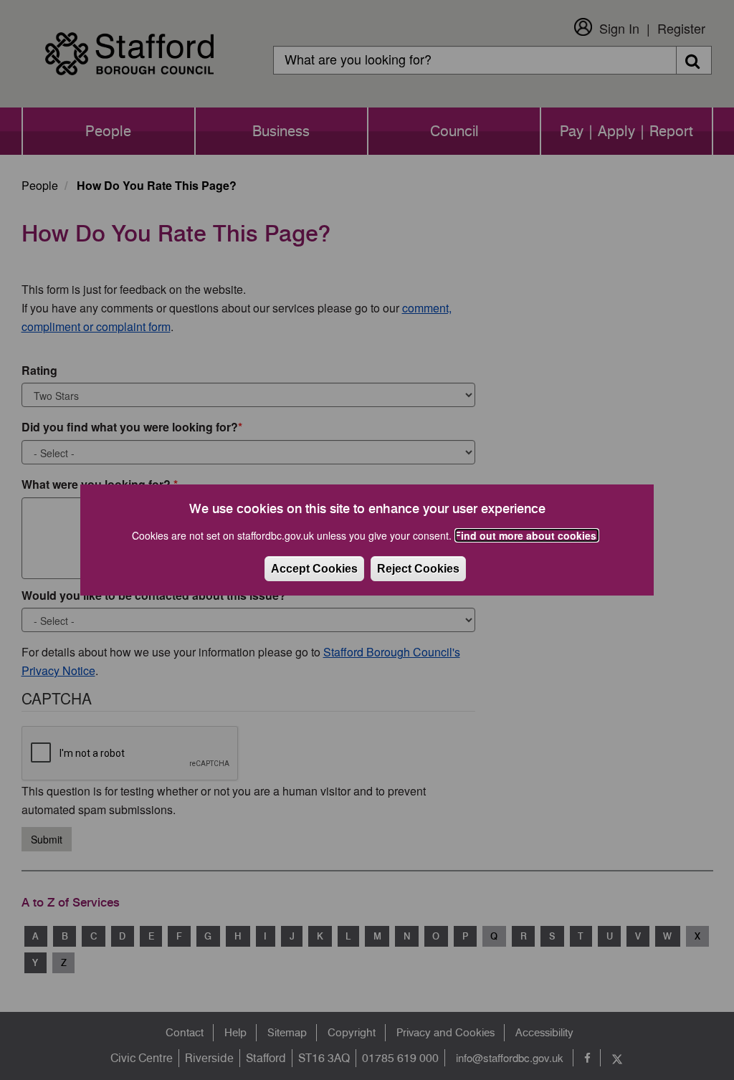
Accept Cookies (314, 569)
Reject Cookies (418, 569)
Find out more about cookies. (526, 535)
